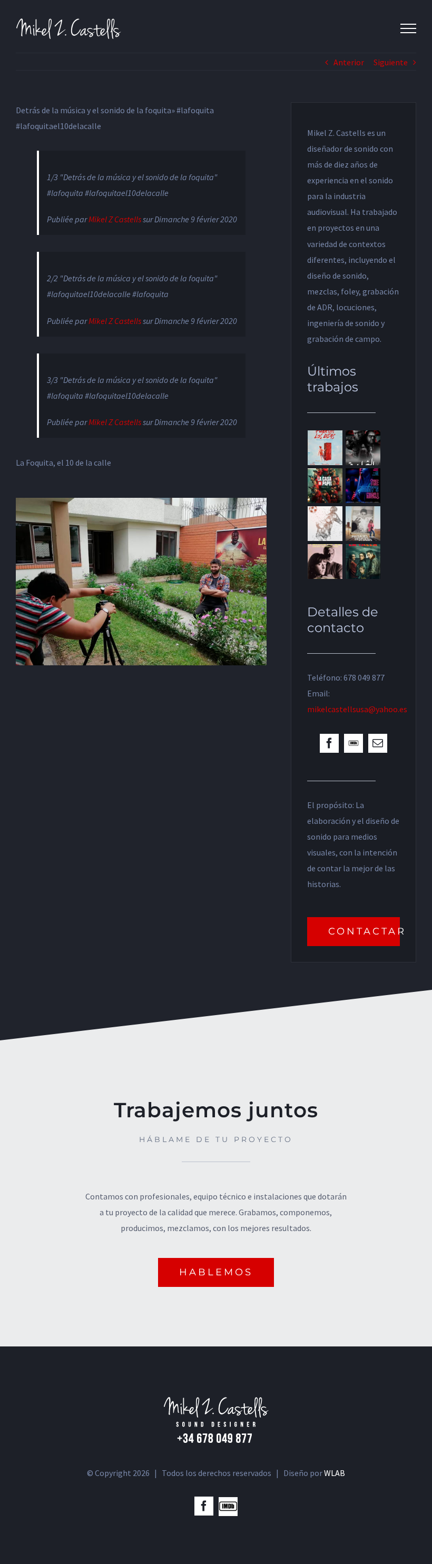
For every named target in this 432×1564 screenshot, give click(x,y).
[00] (141, 505)
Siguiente (391, 62)
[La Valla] (363, 562)
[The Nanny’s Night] (363, 486)
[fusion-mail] (377, 743)
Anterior (348, 62)
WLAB (334, 1473)
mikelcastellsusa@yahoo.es (357, 709)
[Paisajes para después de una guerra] (363, 524)
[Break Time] (325, 524)
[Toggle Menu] (408, 28)
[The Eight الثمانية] (363, 448)
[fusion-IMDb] (353, 743)
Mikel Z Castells (115, 219)
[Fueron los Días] (325, 448)
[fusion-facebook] (329, 743)
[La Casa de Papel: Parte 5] (325, 486)
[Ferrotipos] (325, 562)
